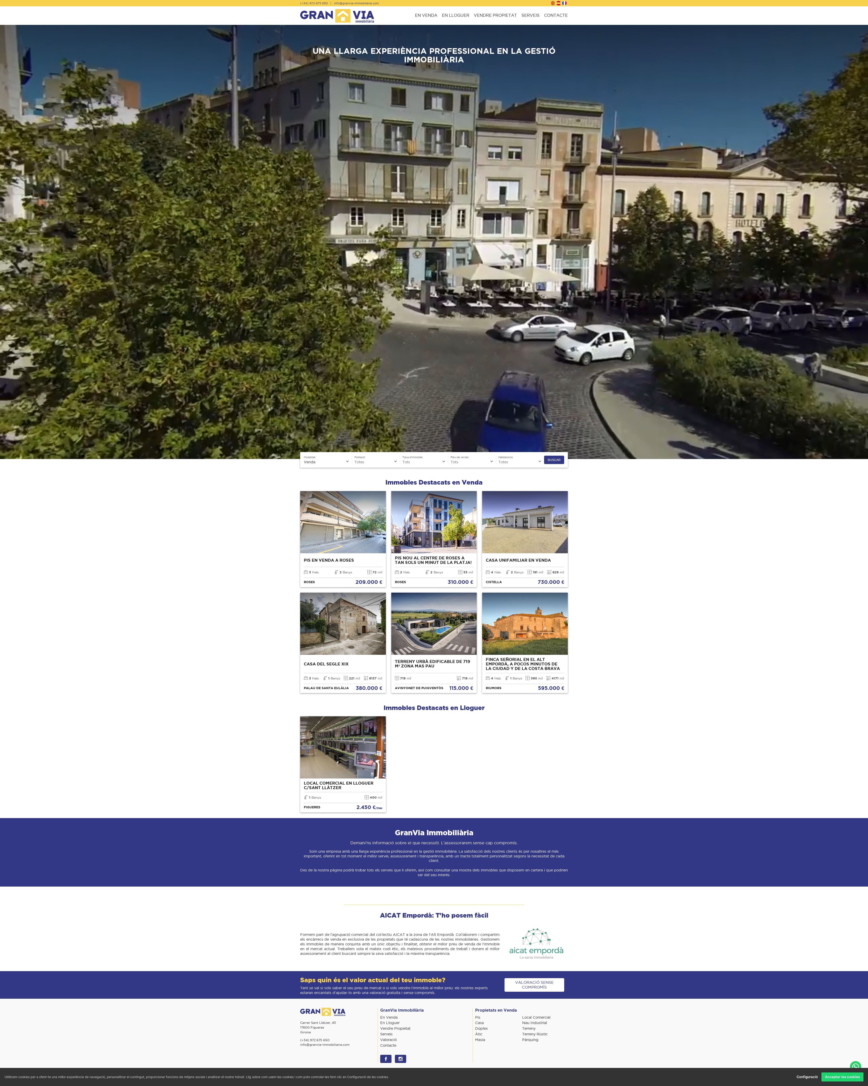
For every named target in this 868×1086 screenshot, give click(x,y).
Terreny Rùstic (535, 1034)
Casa (479, 1023)
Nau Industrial (534, 1023)
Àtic (478, 1034)
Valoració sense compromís (534, 984)
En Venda (426, 15)
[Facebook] (386, 1059)
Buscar (554, 460)
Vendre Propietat (495, 15)
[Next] (863, 242)
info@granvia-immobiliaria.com (356, 3)
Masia (480, 1040)
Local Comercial (536, 1017)
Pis (477, 1017)
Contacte (556, 15)
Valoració (388, 1040)
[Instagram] (400, 1059)
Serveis (530, 15)
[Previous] (5, 242)
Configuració (807, 1077)
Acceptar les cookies (842, 1077)
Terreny (528, 1028)
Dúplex (481, 1028)
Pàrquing (530, 1040)
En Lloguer (455, 15)
